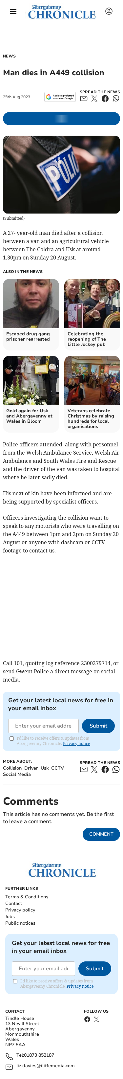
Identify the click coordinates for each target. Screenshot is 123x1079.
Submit (98, 726)
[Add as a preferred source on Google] (59, 97)
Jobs (10, 916)
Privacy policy (20, 910)
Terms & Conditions (26, 897)
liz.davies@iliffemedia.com (45, 1066)
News (9, 56)
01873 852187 (39, 1055)
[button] (13, 11)
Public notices (20, 923)
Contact (13, 903)
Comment (101, 834)
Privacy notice (76, 743)
